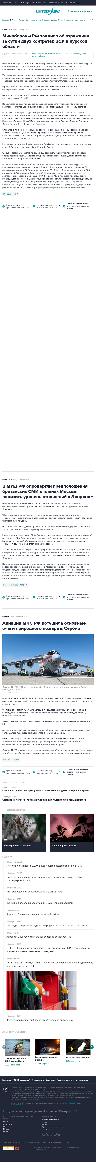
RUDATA (45, 1125)
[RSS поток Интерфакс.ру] (55, 1134)
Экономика (30, 20)
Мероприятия (82, 1080)
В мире (22, 20)
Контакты (6, 1080)
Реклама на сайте (65, 1080)
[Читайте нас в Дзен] (44, 1134)
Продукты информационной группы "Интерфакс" (40, 1111)
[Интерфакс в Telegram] (47, 1134)
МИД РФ (24, 585)
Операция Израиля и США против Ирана (15, 1059)
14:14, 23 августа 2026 (21, 480)
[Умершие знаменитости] (78, 1054)
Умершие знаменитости (77, 1057)
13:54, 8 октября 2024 (21, 30)
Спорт (39, 20)
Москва (54, 20)
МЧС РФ (6, 759)
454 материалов (73, 1061)
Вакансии (50, 1080)
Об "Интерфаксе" (27, 3)
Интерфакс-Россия (55, 3)
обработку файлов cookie (30, 1099)
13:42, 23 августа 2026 (21, 226)
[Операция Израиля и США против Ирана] (17, 1055)
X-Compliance (8, 1124)
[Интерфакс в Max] (59, 1134)
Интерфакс (48, 11)
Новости (67, 20)
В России (14, 20)
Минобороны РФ (10, 194)
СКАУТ (5, 1127)
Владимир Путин (10, 348)
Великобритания (10, 585)
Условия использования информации (47, 1147)
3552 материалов (12, 1065)
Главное (5, 20)
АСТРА (5, 1131)
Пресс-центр (38, 1080)
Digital (60, 20)
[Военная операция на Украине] (47, 1054)
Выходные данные (40, 1150)
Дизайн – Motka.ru (72, 1147)
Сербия (16, 759)
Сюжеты (75, 20)
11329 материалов (42, 1064)
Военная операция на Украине (46, 1058)
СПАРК (6, 1122)
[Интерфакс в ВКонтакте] (51, 1134)
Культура (46, 20)
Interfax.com (41, 3)
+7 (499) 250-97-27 (17, 1105)
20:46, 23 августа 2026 (19, 617)
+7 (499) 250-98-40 (70, 1103)
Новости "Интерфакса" (50, 1120)
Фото (82, 20)
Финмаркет (70, 3)
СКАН (44, 1122)
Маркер (6, 1129)
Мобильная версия (9, 3)
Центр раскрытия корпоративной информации (54, 1128)
